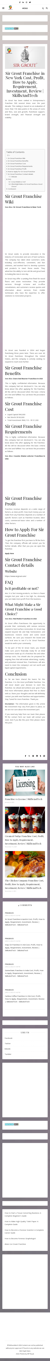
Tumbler (8, 1054)
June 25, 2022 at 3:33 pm (12, 915)
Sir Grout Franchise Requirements (20, 166)
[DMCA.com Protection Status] (25, 28)
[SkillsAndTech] (10, 8)
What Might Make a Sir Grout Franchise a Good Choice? (26, 185)
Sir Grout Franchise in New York (27, 207)
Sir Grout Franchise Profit (17, 169)
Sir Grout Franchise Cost (17, 164)
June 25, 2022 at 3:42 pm (12, 992)
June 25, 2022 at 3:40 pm (12, 967)
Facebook (8, 1038)
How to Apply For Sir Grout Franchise (21, 172)
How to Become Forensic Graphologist (20, 1238)
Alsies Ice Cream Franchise (15, 1244)
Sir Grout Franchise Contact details (20, 174)
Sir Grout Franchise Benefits (18, 161)
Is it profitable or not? (18, 182)
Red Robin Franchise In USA (25, 618)
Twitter (8, 1043)
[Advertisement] (25, 135)
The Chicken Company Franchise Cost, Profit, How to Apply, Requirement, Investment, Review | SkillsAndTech (24, 884)
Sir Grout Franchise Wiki (16, 158)
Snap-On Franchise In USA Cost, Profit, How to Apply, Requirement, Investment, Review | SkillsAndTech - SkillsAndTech (23, 947)
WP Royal (30, 1354)
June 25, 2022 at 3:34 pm (12, 941)
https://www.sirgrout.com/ (15, 576)
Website (14, 177)
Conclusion (12, 189)
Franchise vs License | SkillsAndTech (23, 799)
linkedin (7, 1049)
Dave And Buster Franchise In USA (28, 378)
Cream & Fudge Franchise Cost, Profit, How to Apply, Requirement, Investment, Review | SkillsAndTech (24, 840)
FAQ (9, 179)
